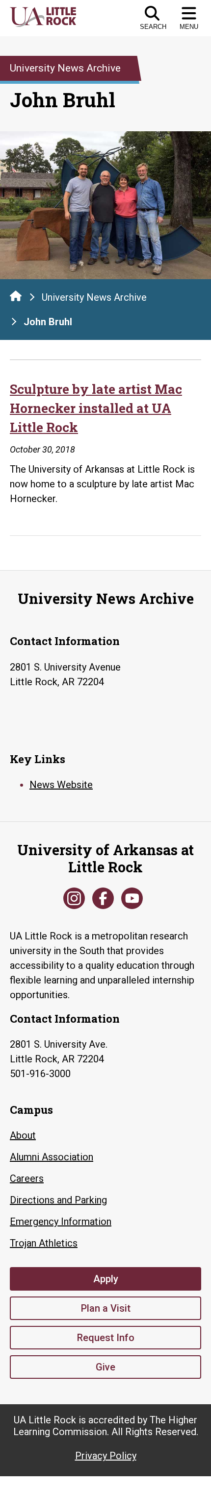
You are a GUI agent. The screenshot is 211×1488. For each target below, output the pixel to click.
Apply (105, 1279)
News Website (61, 785)
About (23, 1135)
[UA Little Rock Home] (16, 296)
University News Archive (94, 297)
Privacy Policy (105, 1456)
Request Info (105, 1338)
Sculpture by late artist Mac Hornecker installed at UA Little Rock (96, 408)
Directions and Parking (58, 1200)
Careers (27, 1178)
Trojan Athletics (44, 1243)
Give (105, 1367)
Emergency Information (60, 1221)
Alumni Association (51, 1157)
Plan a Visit (106, 1308)
